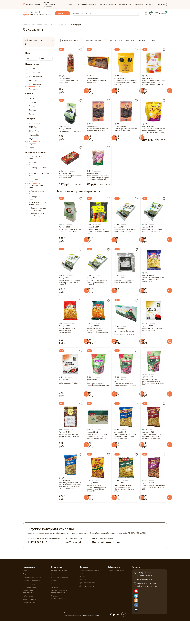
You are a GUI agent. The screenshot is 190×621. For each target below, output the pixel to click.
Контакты (112, 4)
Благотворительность (116, 571)
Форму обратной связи (107, 542)
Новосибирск (48, 7)
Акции (25, 571)
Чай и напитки (28, 596)
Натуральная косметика (32, 577)
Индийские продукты (31, 584)
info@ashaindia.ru (144, 579)
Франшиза (93, 4)
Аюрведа (26, 574)
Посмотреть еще (32, 86)
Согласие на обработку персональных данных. (82, 615)
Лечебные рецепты (86, 586)
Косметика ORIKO (29, 603)
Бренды (84, 4)
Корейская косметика (31, 581)
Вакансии (103, 4)
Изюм (27, 44)
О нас (53, 581)
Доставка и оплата (126, 4)
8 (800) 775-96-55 (144, 573)
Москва (46, 2)
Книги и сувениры (29, 599)
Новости (82, 579)
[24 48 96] (153, 40)
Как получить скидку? (59, 571)
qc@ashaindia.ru (75, 542)
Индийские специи (30, 587)
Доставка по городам (59, 577)
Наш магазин (56, 584)
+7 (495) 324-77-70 (144, 575)
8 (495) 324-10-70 (37, 542)
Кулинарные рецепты (87, 583)
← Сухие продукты (33, 40)
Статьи (82, 576)
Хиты (77, 4)
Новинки (70, 4)
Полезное (139, 4)
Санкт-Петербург (49, 4)
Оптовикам (149, 4)
